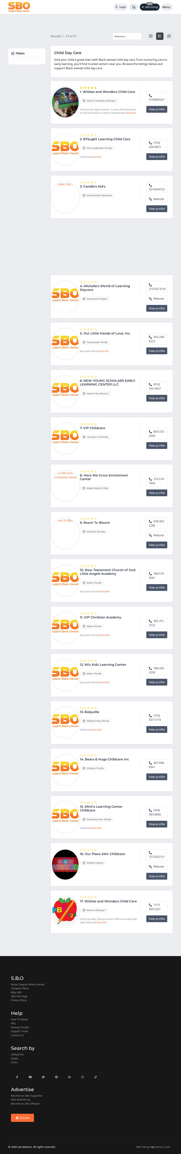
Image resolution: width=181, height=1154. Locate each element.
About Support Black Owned (27, 984)
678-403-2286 (157, 523)
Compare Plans (20, 988)
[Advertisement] (112, 247)
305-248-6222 (157, 339)
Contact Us (17, 1035)
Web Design (143, 1147)
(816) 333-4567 (155, 386)
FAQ (13, 1023)
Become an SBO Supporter (26, 1095)
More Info (130, 112)
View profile (157, 109)
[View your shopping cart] (133, 7)
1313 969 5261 (155, 907)
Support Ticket (19, 1031)
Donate (24, 1118)
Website (158, 199)
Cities (14, 1062)
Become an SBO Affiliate (25, 1103)
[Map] (169, 36)
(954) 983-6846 (155, 812)
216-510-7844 (157, 481)
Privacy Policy (19, 1000)
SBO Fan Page (19, 996)
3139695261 (157, 100)
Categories (17, 1054)
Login (122, 7)
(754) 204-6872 (155, 145)
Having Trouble (20, 1027)
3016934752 (157, 189)
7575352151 (157, 857)
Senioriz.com (162, 1147)
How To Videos (19, 1019)
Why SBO (16, 992)
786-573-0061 (157, 576)
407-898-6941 (157, 765)
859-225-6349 (157, 434)
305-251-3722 (157, 623)
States (14, 1058)
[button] (150, 7)
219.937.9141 (157, 289)
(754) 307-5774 (155, 718)
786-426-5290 (157, 670)
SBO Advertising (20, 1099)
